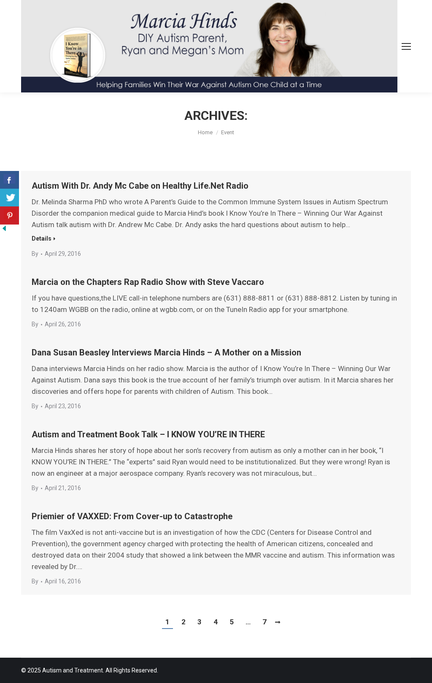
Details (41, 238)
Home (205, 132)
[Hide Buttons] (4, 230)
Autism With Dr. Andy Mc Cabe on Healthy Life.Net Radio (140, 186)
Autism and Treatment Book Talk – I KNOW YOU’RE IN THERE (148, 434)
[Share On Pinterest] (9, 215)
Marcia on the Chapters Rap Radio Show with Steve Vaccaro (148, 282)
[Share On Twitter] (9, 198)
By (35, 253)
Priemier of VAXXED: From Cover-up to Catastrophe (132, 516)
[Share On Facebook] (9, 180)
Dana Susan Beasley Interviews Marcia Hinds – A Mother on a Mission (166, 352)
